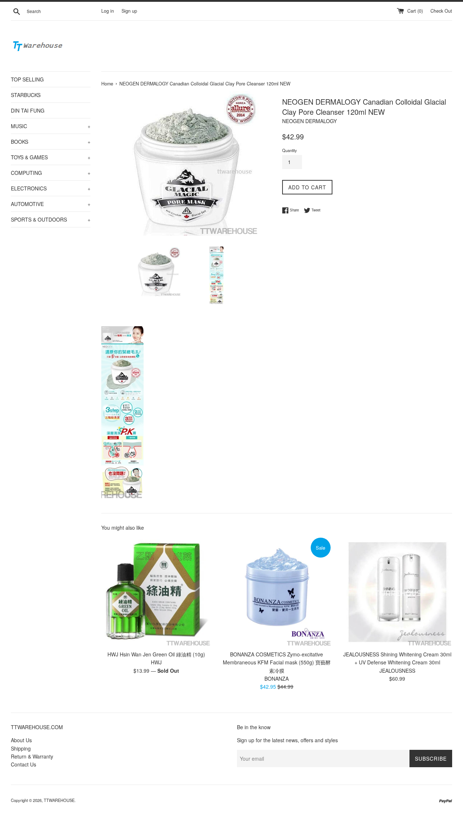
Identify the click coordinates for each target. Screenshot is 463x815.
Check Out (441, 11)
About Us (21, 740)
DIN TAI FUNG (27, 110)
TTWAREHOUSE (59, 800)
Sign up (129, 11)
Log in (107, 11)
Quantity (289, 150)
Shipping (21, 748)
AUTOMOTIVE (50, 203)
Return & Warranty (32, 756)
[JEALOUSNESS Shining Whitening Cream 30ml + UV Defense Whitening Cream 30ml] (397, 591)
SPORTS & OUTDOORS (50, 219)
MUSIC (50, 126)
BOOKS (50, 141)
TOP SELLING (27, 79)
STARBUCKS (26, 94)
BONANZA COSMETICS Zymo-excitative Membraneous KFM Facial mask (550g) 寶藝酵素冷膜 (277, 662)
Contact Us (23, 764)
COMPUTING (50, 172)
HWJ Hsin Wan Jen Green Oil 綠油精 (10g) (156, 654)
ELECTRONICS (50, 188)
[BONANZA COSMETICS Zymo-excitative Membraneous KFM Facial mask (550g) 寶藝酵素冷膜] (276, 591)
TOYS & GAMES (50, 157)
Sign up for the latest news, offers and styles (287, 740)
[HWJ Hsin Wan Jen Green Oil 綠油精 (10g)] (156, 591)
